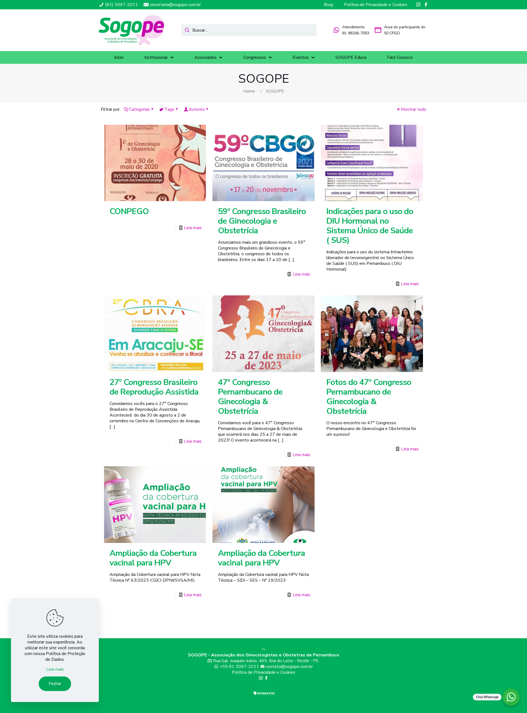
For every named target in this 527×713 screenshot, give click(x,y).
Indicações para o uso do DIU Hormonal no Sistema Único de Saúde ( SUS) (369, 226)
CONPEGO (129, 211)
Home (249, 91)
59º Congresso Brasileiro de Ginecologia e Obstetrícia (262, 221)
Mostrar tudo (413, 109)
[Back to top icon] (263, 649)
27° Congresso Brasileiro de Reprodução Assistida (154, 387)
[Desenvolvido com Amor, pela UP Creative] (263, 693)
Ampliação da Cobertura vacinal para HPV (153, 558)
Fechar (55, 684)
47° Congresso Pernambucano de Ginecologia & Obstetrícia (250, 397)
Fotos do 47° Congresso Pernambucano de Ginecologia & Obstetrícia (368, 397)
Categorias (139, 109)
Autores (197, 109)
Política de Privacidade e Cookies (263, 672)
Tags (169, 109)
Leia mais (193, 228)
